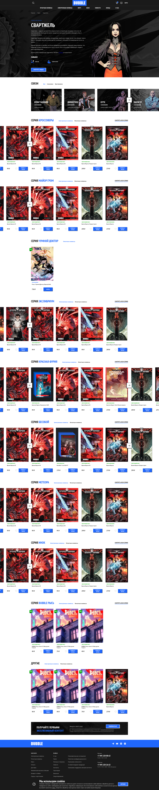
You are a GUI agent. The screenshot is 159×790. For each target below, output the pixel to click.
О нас (55, 756)
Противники (59, 84)
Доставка (33, 767)
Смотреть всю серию (121, 120)
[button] (129, 100)
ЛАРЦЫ (108, 8)
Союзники (50, 84)
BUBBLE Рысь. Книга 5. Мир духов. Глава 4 (65, 647)
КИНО (88, 8)
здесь (53, 788)
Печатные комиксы (46, 8)
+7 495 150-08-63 (104, 755)
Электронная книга (110, 161)
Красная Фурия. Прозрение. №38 (40, 405)
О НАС (117, 8)
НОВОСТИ (98, 8)
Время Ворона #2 (11, 163)
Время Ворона (110, 163)
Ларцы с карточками (37, 776)
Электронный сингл (11, 161)
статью (61, 52)
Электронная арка (35, 403)
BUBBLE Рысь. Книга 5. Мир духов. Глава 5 (90, 647)
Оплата (33, 765)
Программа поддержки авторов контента (80, 767)
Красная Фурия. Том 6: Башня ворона (115, 405)
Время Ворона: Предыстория (89, 163)
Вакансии (56, 773)
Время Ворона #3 (61, 163)
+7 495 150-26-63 (104, 764)
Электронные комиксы (65, 8)
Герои (55, 759)
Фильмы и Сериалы (59, 762)
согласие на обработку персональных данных (83, 729)
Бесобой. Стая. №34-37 (62, 465)
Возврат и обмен (36, 773)
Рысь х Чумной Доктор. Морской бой (41, 284)
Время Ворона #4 (36, 163)
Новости (55, 765)
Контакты (56, 767)
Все (44, 84)
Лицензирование (58, 776)
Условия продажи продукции (76, 765)
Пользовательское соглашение (77, 756)
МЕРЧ (79, 8)
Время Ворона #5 (11, 344)
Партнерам (56, 770)
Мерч (32, 762)
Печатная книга (35, 282)
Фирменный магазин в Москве (40, 770)
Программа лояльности (74, 762)
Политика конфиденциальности (77, 759)
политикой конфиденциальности (107, 729)
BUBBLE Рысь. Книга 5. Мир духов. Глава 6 (40, 647)
